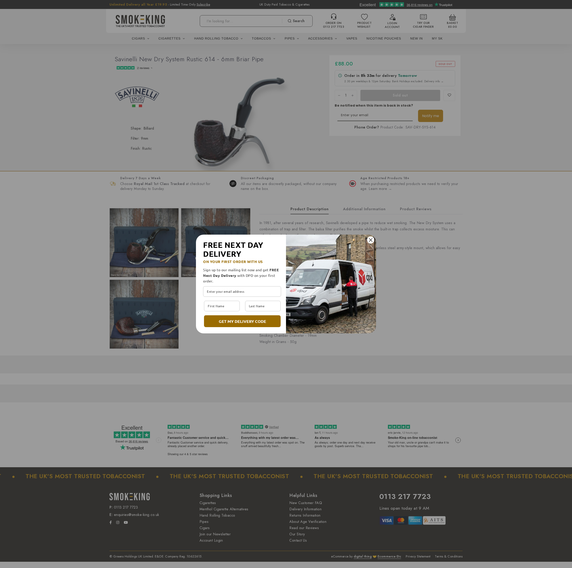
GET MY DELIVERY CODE (242, 321)
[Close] (370, 240)
